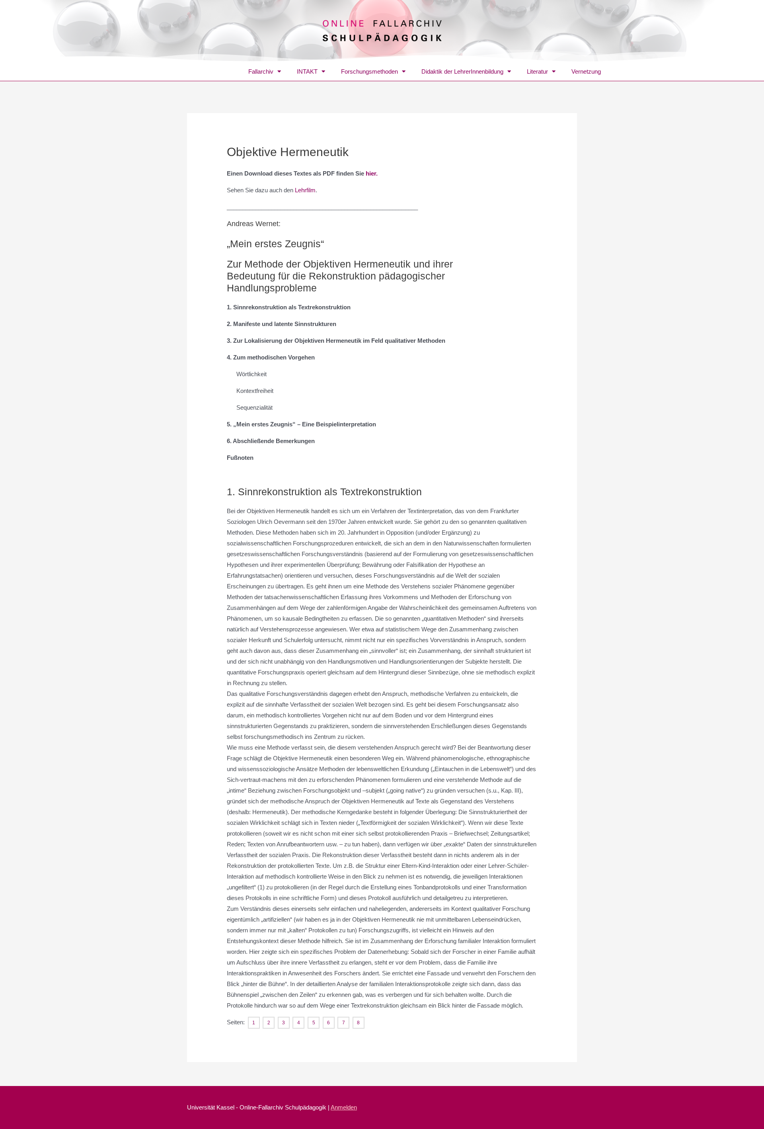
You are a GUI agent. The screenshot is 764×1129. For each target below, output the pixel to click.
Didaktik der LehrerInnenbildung (462, 71)
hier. (372, 173)
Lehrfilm (305, 190)
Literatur (537, 71)
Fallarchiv (260, 71)
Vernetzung (586, 71)
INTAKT (307, 71)
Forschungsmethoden (369, 71)
